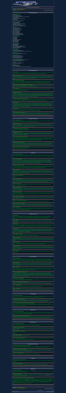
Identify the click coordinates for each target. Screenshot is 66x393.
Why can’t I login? (15, 14)
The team (51, 388)
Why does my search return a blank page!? (18, 56)
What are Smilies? (15, 38)
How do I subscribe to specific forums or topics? (18, 60)
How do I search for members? (16, 57)
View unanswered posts (46, 10)
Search (36, 7)
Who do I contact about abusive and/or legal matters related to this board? (22, 66)
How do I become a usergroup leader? (17, 46)
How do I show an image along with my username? (19, 24)
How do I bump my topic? (16, 35)
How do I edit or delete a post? (16, 28)
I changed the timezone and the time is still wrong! (19, 23)
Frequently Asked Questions (21, 9)
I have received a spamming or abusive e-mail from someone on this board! (22, 51)
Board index (14, 9)
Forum (33, 7)
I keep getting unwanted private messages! (18, 50)
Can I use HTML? (15, 37)
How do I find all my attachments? (17, 63)
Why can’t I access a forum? (16, 31)
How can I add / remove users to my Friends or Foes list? (20, 53)
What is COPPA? (15, 19)
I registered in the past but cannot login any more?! (19, 18)
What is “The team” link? (16, 48)
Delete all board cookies (47, 388)
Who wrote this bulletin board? (16, 65)
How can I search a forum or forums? (17, 55)
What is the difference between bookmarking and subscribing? (20, 59)
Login (30, 7)
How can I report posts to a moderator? (17, 33)
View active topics (51, 10)
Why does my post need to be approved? (18, 34)
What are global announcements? (17, 39)
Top (13, 74)
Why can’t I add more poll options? (17, 30)
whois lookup (26, 379)
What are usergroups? (15, 45)
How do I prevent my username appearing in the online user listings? (21, 16)
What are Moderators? (15, 44)
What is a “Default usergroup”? (16, 47)
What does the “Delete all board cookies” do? (18, 20)
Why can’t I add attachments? (16, 32)
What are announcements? (16, 40)
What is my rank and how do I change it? (18, 25)
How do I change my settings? (16, 22)
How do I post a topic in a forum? (17, 27)
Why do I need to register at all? (17, 15)
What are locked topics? (16, 41)
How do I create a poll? (15, 29)
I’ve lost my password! (15, 17)
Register (28, 7)
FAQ (38, 7)
